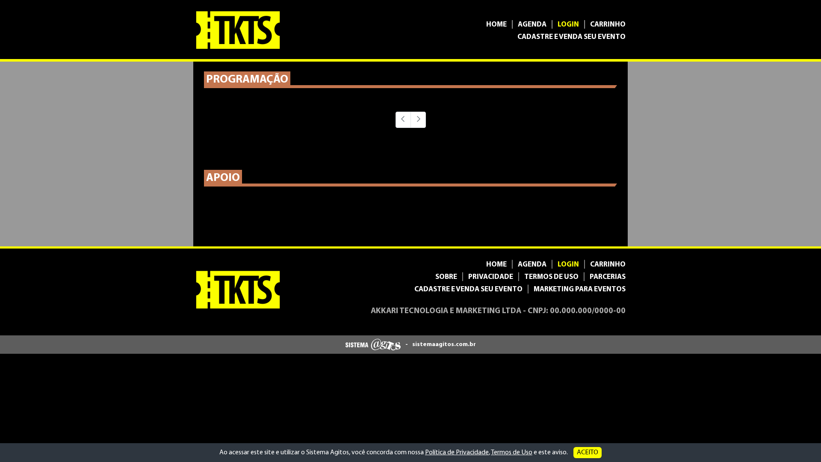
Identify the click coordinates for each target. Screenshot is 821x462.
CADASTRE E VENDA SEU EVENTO (571, 37)
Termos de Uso (511, 452)
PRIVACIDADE (490, 277)
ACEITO (587, 452)
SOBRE (446, 277)
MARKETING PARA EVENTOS (580, 289)
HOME (496, 24)
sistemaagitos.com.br (444, 344)
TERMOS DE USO (551, 277)
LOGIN (568, 24)
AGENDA (532, 24)
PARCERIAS (608, 277)
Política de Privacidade (457, 452)
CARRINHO (608, 24)
